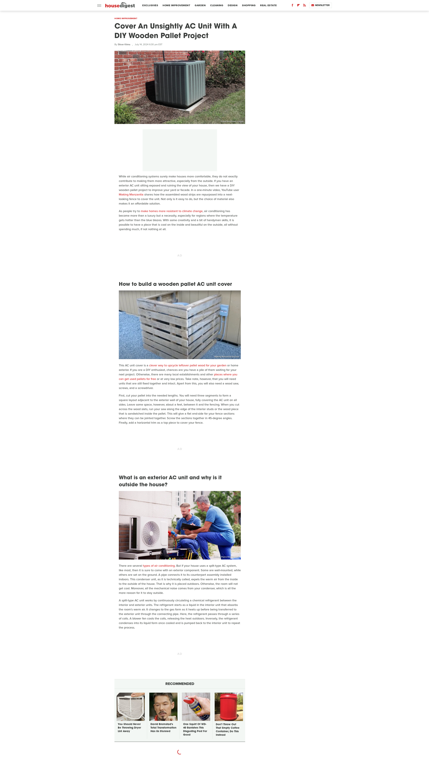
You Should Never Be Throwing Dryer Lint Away (129, 728)
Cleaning (216, 5)
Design (232, 5)
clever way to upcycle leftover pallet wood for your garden (187, 365)
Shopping (249, 5)
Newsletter (322, 5)
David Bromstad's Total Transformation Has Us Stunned (163, 728)
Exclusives (150, 5)
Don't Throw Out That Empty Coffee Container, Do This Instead (227, 729)
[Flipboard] (298, 6)
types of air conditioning (159, 566)
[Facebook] (292, 6)
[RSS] (304, 6)
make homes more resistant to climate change (172, 211)
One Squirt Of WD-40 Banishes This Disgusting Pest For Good (195, 729)
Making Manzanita (131, 194)
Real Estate (268, 5)
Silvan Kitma (124, 44)
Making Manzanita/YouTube (226, 356)
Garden (200, 5)
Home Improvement (176, 5)
